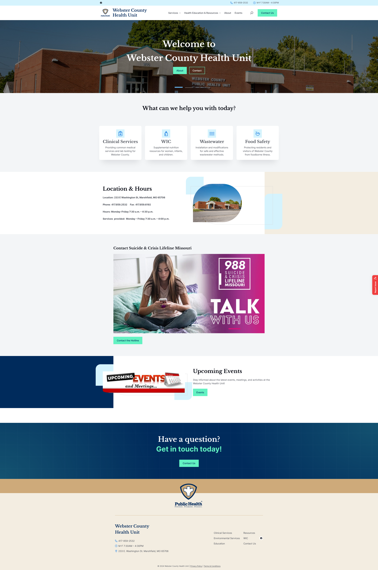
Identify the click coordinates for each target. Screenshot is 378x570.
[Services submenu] (180, 13)
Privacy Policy (196, 566)
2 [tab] (189, 86)
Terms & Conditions (212, 566)
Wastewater (212, 141)
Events (200, 392)
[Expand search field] (251, 13)
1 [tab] (179, 86)
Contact (197, 70)
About (179, 70)
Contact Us (267, 12)
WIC (166, 141)
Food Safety (257, 141)
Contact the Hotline (128, 340)
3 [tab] (199, 86)
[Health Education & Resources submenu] (220, 13)
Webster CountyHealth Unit (130, 13)
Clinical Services (120, 141)
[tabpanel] (189, 56)
